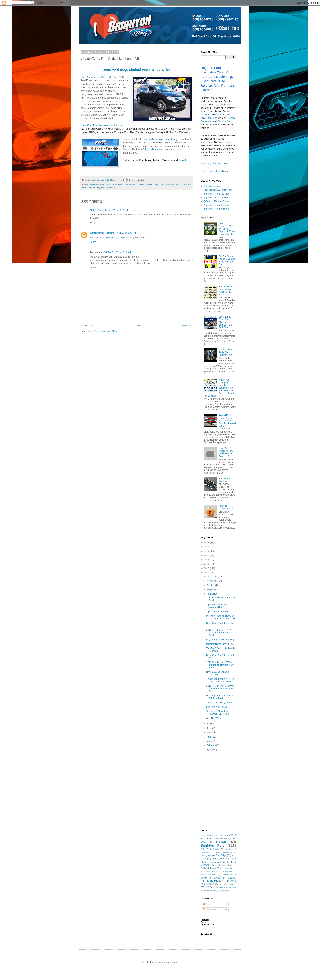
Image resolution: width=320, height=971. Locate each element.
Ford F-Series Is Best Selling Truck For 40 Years (227, 290)
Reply (93, 222)
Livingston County (225, 877)
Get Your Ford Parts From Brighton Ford (226, 352)
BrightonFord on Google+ (216, 205)
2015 (207, 559)
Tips (234, 887)
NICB (221, 884)
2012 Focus (220, 835)
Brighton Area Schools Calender (217, 673)
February (211, 745)
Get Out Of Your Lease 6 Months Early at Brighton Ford (227, 260)
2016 (207, 555)
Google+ (184, 160)
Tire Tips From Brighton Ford (220, 702)
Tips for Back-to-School (218, 611)
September (212, 589)
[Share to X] (135, 180)
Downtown (205, 852)
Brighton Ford (111, 184)
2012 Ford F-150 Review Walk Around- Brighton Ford (219, 633)
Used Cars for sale (90, 187)
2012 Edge (206, 835)
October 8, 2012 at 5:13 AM (117, 252)
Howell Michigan (208, 875)
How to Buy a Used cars (118, 237)
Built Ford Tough (210, 849)
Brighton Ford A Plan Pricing (220, 639)
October (211, 585)
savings (223, 890)
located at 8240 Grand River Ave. (158, 139)
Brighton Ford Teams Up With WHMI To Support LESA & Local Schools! (227, 228)
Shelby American (220, 887)
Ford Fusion (218, 858)
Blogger (173, 962)
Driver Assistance (224, 852)
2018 (207, 546)
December (212, 576)
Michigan (212, 880)
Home (137, 325)
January (211, 749)
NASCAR (210, 884)
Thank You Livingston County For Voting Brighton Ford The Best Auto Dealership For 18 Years (219, 388)
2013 (207, 568)
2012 (207, 572)
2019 (207, 542)
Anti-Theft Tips (213, 718)
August (210, 593)
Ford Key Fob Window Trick (225, 479)
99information (97, 233)
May (209, 732)
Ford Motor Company (218, 860)
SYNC (204, 887)
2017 (207, 551)
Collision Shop (225, 121)
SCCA (230, 884)
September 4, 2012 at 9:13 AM (112, 210)
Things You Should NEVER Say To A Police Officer (220, 680)
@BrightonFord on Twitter (216, 201)
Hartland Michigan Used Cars (150, 184)
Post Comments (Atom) (106, 331)
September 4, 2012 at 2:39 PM (120, 233)
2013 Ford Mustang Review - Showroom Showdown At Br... (220, 689)
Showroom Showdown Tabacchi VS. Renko (217, 712)
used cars (95, 260)
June (209, 728)
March (210, 741)
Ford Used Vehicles (127, 184)
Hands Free (228, 871)
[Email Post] (122, 180)
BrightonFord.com (152, 149)
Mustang (231, 881)
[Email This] (128, 180)
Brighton (221, 841)
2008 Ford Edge (96, 184)
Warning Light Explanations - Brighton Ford (220, 697)
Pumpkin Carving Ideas (226, 507)
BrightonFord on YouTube (216, 193)
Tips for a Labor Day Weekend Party (216, 606)
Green (233, 868)
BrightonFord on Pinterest (216, 209)
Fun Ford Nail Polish (216, 707)
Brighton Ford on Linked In (217, 197)
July (209, 723)
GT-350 (223, 868)
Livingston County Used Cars (177, 184)
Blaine (93, 210)
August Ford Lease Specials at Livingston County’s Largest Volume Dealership (227, 422)
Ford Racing (221, 865)
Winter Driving (210, 890)
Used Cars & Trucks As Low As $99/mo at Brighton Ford (226, 452)
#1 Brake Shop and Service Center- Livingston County (220, 617)
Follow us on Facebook (214, 171)
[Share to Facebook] (139, 180)
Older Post (186, 325)
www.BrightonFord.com (214, 163)
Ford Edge (221, 855)
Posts (208, 904)
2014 (207, 564)
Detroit (228, 849)
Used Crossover (107, 187)
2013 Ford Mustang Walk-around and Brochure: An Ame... (220, 665)
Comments (210, 909)
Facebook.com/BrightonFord (218, 190)
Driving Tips (206, 855)
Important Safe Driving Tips (220, 644)
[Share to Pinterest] (142, 180)
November (212, 581)
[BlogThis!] (132, 180)
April (209, 737)
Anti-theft (223, 839)
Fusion (213, 868)
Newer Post (87, 325)
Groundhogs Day (211, 871)
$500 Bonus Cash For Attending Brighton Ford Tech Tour (225, 322)
